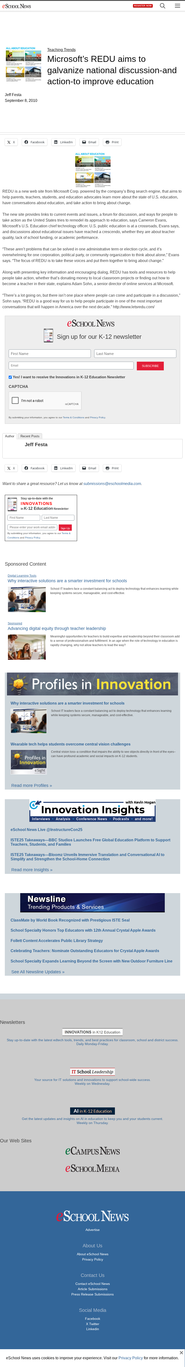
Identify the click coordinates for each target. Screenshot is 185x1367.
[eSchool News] (16, 6)
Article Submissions (92, 1289)
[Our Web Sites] (92, 1151)
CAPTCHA (18, 387)
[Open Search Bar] (162, 6)
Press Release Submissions (92, 1294)
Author (9, 436)
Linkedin (92, 1329)
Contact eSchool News (92, 1284)
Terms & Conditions (73, 417)
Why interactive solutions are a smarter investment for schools (67, 580)
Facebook (92, 1319)
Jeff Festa (36, 444)
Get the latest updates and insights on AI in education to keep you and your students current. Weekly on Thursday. (92, 1121)
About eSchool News (92, 1254)
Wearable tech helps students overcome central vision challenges (71, 744)
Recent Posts (30, 436)
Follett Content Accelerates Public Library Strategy (57, 941)
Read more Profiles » (31, 785)
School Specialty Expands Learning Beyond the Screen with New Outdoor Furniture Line (91, 961)
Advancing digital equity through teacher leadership (57, 628)
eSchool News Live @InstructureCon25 (46, 830)
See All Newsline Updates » (38, 971)
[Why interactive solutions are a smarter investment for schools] (27, 610)
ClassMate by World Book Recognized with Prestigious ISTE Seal (70, 920)
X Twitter (92, 1324)
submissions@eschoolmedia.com (112, 484)
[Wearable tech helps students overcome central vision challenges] (29, 772)
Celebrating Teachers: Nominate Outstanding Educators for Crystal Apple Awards (85, 951)
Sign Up (65, 528)
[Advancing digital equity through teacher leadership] (27, 658)
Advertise (93, 1230)
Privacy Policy (97, 417)
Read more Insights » (32, 869)
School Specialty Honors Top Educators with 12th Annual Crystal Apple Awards (83, 930)
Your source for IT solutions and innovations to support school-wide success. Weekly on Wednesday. (92, 1082)
